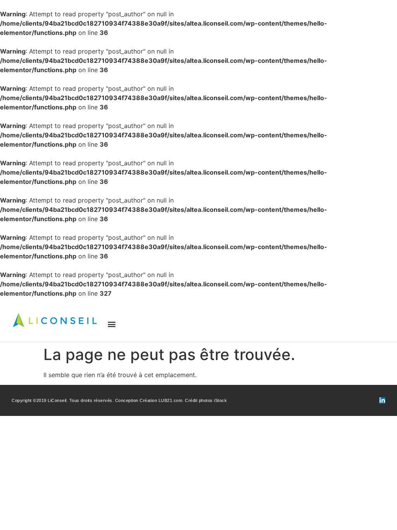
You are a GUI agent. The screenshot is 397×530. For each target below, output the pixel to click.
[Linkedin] (382, 400)
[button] (111, 323)
